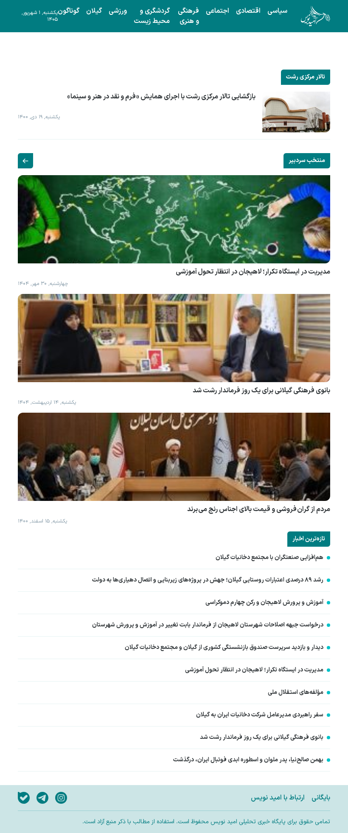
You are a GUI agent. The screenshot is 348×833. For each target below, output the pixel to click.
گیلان (94, 11)
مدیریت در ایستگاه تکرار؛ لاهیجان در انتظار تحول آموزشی (254, 670)
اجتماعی (217, 11)
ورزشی (118, 11)
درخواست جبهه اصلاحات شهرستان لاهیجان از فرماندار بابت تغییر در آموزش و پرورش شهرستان (207, 625)
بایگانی (321, 798)
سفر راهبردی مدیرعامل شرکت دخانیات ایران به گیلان (259, 715)
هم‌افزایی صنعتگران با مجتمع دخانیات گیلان (269, 557)
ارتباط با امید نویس (278, 798)
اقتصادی (248, 11)
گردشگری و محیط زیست (152, 16)
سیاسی (277, 11)
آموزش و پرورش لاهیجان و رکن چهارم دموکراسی (264, 602)
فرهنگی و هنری (188, 16)
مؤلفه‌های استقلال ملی (295, 692)
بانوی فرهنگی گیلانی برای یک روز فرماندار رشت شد (261, 737)
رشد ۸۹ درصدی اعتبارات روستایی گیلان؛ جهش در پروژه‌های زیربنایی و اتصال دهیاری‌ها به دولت (207, 580)
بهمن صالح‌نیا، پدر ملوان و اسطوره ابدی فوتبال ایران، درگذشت (248, 760)
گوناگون (68, 11)
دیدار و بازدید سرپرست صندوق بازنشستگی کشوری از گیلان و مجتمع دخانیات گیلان (224, 647)
